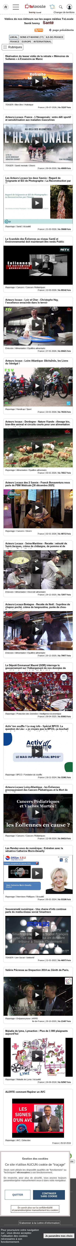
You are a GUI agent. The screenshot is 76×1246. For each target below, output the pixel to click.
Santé (47, 22)
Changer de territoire (64, 12)
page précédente (63, 30)
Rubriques (15, 47)
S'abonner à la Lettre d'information (39, 1222)
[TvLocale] (35, 6)
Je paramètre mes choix (58, 1236)
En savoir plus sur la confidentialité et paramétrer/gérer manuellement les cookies (35, 1209)
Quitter (17, 1194)
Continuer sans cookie (49, 1195)
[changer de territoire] (52, 7)
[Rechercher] (60, 7)
